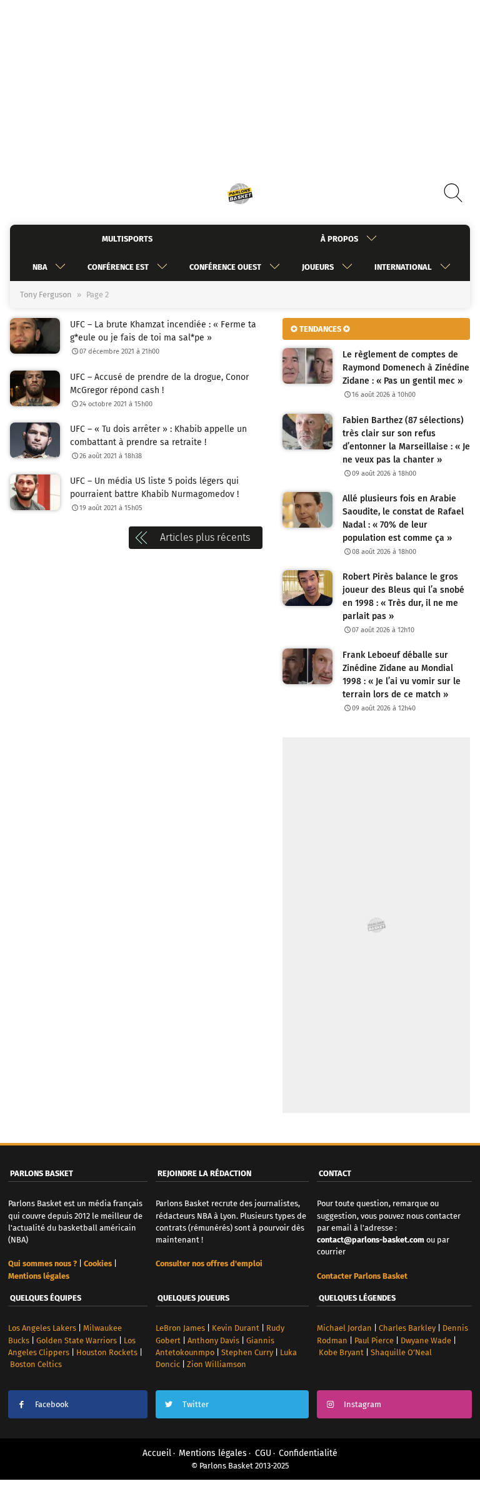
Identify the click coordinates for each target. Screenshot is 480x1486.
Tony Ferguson (46, 294)
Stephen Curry (247, 1352)
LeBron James (180, 1328)
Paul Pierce (374, 1340)
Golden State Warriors (76, 1340)
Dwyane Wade (426, 1340)
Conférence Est (118, 267)
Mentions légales (213, 1453)
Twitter (195, 1404)
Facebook (52, 1404)
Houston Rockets (107, 1352)
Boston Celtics (36, 1364)
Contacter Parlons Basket (362, 1276)
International (403, 267)
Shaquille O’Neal (401, 1352)
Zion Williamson (216, 1364)
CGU (263, 1453)
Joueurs (318, 267)
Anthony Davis (213, 1340)
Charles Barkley (407, 1328)
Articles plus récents (205, 537)
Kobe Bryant (341, 1352)
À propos (339, 238)
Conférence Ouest (225, 267)
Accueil (156, 1453)
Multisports (127, 238)
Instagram (362, 1404)
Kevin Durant (235, 1328)
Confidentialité (308, 1453)
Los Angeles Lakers (42, 1328)
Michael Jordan (344, 1328)
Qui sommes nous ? (42, 1263)
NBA (39, 267)
